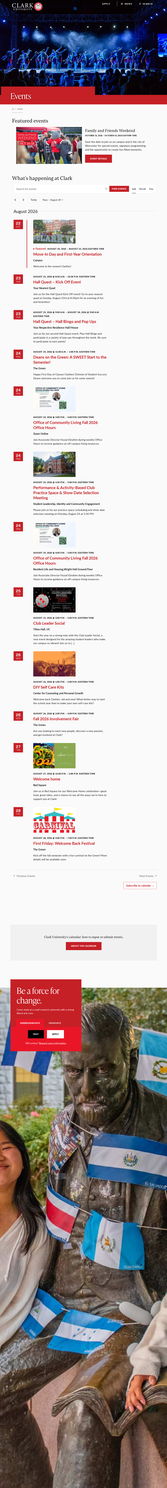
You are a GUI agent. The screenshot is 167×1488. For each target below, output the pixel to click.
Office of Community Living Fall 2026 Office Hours (65, 425)
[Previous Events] (15, 199)
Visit (36, 1034)
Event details (98, 158)
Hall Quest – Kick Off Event (57, 282)
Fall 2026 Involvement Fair (56, 718)
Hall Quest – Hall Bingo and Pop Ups (64, 321)
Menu (128, 3)
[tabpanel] (46, 1037)
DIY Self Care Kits (48, 687)
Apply (106, 3)
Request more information (52, 1043)
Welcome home (46, 779)
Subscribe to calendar (138, 885)
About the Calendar (83, 946)
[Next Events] (23, 199)
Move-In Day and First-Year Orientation (67, 254)
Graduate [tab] (55, 1022)
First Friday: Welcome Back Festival (64, 843)
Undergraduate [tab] (30, 1022)
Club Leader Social (49, 623)
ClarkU (13, 109)
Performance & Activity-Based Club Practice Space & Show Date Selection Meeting (66, 492)
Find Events (119, 188)
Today (34, 199)
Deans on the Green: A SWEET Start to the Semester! (69, 359)
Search (148, 3)
